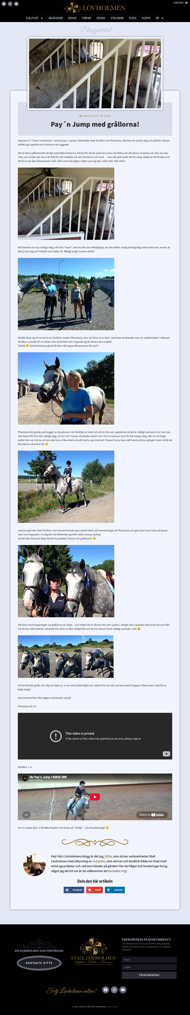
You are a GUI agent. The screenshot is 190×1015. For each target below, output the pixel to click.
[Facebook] (3, 3)
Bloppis (146, 18)
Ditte (108, 856)
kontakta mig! (118, 871)
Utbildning (117, 18)
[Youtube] (16, 3)
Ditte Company (112, 1006)
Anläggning (56, 18)
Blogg (133, 18)
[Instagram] (10, 3)
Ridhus (72, 18)
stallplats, (99, 861)
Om (157, 18)
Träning (86, 18)
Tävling (107, 115)
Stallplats (32, 18)
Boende (101, 18)
